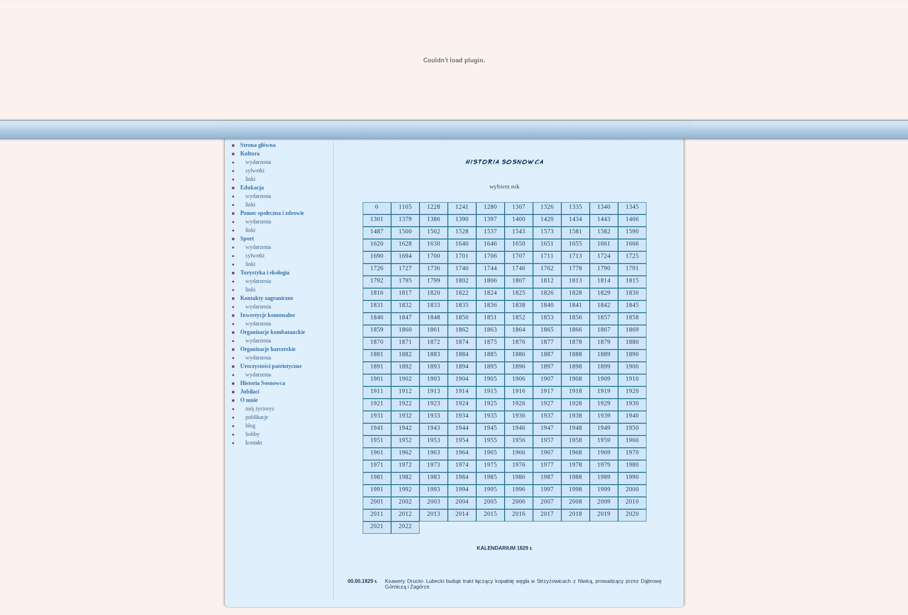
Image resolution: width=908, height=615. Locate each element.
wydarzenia (258, 162)
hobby (252, 434)
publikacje (256, 417)
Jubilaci (249, 391)
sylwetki (254, 170)
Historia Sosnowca (262, 383)
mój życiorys (259, 408)
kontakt (253, 442)
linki (250, 179)
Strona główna (258, 145)
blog (250, 425)
